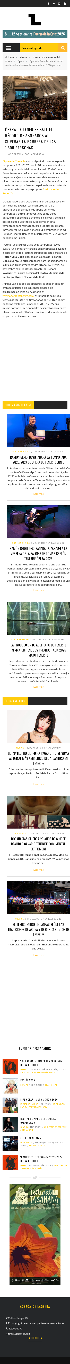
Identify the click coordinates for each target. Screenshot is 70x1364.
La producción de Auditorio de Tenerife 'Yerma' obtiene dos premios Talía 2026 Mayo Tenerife (38, 650)
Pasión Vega (27, 1080)
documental (20, 833)
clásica (24, 1127)
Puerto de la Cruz (38, 1145)
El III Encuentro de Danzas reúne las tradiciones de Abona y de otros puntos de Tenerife (38, 929)
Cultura (20, 919)
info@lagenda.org (19, 1333)
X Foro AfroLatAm (30, 1138)
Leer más (38, 493)
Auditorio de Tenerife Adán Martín (38, 1072)
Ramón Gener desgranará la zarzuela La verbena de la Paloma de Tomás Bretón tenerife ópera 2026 (38, 553)
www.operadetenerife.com (18, 295)
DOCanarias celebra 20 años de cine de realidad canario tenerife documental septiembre (38, 843)
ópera (21, 61)
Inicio (11, 57)
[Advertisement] (35, 359)
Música (23, 57)
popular (24, 1085)
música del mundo (29, 1104)
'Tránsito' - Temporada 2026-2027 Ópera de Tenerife (41, 1159)
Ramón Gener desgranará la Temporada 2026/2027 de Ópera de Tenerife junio (38, 460)
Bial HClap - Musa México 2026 (39, 1099)
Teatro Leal (51, 1085)
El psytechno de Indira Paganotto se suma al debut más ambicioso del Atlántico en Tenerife (38, 758)
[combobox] (43, 47)
